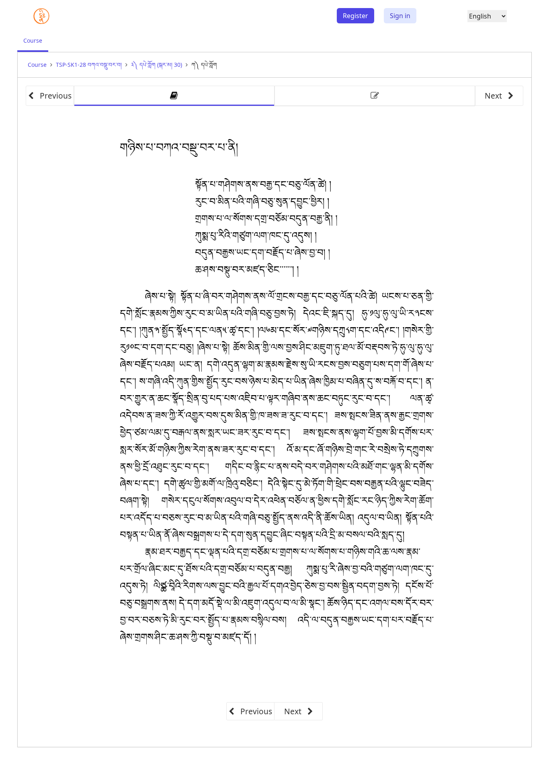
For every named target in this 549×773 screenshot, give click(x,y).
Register (355, 15)
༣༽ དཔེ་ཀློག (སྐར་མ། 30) (156, 64)
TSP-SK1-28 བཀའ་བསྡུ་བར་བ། (89, 64)
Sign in (400, 15)
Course (35, 44)
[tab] (174, 96)
